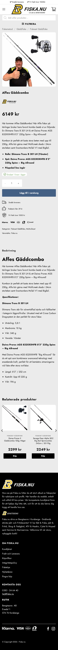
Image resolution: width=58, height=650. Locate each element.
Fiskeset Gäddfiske (38, 29)
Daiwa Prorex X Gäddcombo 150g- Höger (15, 439)
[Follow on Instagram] (53, 629)
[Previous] (2, 436)
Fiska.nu (14, 233)
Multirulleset (30, 229)
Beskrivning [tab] (9, 250)
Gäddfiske (21, 29)
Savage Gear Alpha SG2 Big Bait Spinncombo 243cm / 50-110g (43, 441)
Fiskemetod (7, 29)
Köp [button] (15, 455)
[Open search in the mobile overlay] (29, 18)
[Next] (55, 436)
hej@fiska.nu (8, 594)
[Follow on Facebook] (48, 629)
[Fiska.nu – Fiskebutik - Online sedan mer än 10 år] (29, 9)
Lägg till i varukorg (29, 193)
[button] (3, 9)
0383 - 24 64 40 (10, 590)
